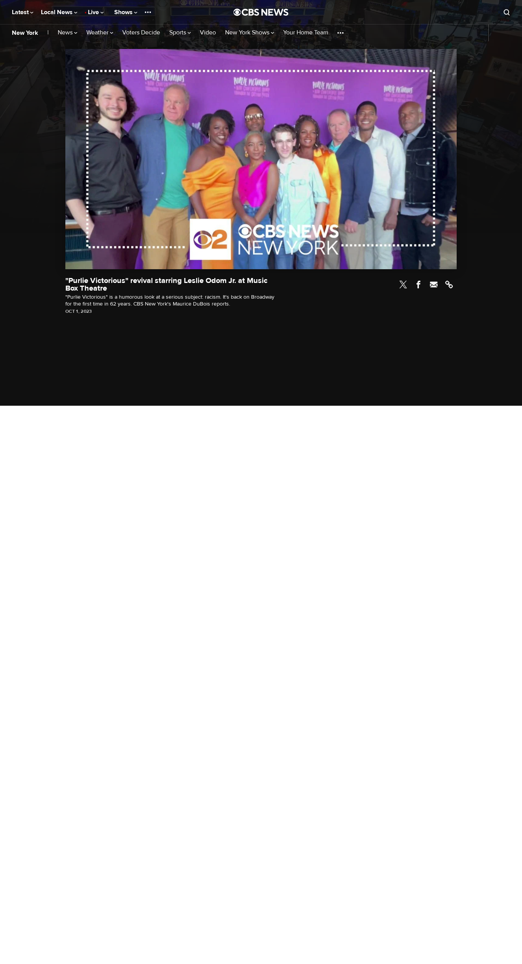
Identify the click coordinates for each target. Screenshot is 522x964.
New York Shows (248, 32)
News (66, 32)
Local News (57, 12)
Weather (98, 32)
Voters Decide (141, 32)
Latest (21, 12)
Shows (124, 12)
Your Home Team (305, 32)
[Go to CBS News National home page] (261, 12)
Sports (178, 32)
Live (94, 12)
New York (25, 33)
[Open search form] (506, 12)
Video (208, 32)
